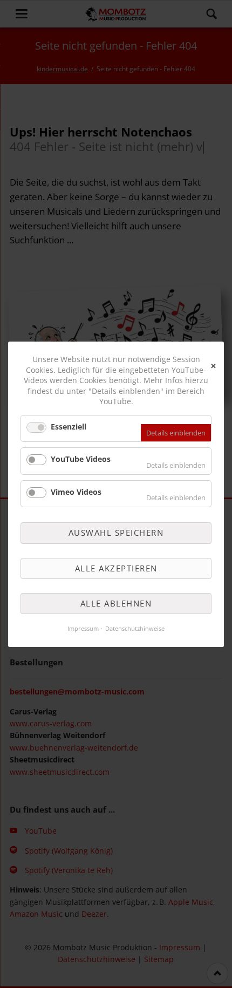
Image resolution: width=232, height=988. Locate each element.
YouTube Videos (81, 459)
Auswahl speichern (116, 532)
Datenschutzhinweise (135, 628)
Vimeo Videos (76, 491)
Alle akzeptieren (116, 567)
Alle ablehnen (116, 603)
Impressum (83, 628)
